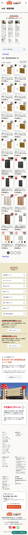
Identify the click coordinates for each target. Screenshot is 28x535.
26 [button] (19, 252)
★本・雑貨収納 (5, 440)
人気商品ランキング (19, 434)
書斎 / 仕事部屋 (5, 466)
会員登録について (7, 275)
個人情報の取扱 (18, 478)
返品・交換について (8, 302)
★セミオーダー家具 (5, 452)
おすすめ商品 (18, 435)
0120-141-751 (11, 496)
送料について (6, 291)
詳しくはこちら (13, 330)
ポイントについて (7, 280)
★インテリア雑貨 (5, 449)
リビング (4, 460)
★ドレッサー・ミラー (6, 444)
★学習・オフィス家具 (6, 446)
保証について (6, 308)
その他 (3, 453)
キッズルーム (4, 464)
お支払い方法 (6, 286)
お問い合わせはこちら (13, 507)
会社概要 (17, 476)
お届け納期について (8, 297)
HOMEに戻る (6, 54)
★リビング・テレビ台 (6, 438)
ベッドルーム (4, 463)
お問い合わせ (18, 483)
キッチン (4, 461)
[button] (22, 252)
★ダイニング (4, 434)
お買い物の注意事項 (8, 313)
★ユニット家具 (5, 450)
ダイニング (4, 458)
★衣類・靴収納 (5, 441)
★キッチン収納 (5, 437)
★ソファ (4, 435)
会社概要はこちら (13, 377)
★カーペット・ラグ (5, 447)
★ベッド (4, 443)
